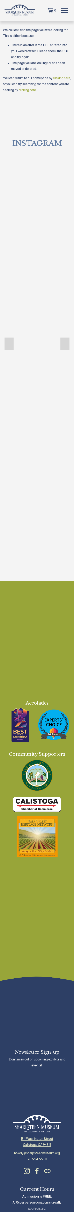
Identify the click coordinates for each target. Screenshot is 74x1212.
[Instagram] (26, 1171)
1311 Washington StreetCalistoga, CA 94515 (37, 1141)
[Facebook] (37, 1171)
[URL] (47, 1171)
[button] (9, 344)
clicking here (61, 78)
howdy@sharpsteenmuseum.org (37, 1153)
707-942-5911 (37, 1159)
